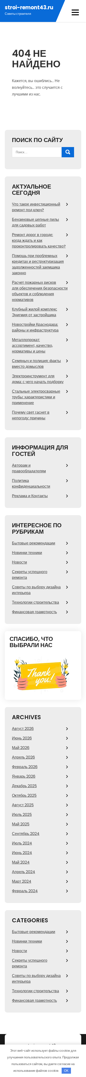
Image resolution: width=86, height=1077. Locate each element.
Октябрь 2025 (24, 795)
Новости (19, 562)
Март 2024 (21, 881)
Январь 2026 (23, 776)
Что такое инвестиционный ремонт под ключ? (36, 207)
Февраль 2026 (25, 767)
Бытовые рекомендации (33, 543)
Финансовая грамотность (34, 612)
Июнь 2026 (22, 738)
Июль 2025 (22, 814)
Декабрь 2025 (24, 786)
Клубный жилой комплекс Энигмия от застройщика (34, 312)
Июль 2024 (22, 843)
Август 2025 (23, 805)
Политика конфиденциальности (31, 483)
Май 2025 (20, 824)
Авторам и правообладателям (29, 468)
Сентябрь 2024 (25, 833)
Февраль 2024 (25, 891)
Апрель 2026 (23, 757)
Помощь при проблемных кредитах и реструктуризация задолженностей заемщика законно (38, 264)
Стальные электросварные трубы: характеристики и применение (36, 397)
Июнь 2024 (22, 852)
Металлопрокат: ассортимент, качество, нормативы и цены (32, 345)
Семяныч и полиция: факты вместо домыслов (36, 363)
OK (66, 1070)
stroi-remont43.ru (29, 8)
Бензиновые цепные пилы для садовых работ (35, 222)
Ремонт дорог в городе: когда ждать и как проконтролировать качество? (39, 240)
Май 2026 (20, 747)
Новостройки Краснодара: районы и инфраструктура (35, 327)
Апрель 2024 (23, 872)
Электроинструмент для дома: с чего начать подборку (38, 379)
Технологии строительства (35, 602)
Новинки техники (27, 552)
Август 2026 (23, 728)
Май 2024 (21, 862)
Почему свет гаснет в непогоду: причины (30, 415)
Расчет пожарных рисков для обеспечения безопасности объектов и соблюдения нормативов (40, 291)
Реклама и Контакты (30, 496)
